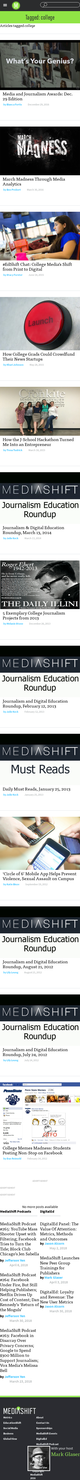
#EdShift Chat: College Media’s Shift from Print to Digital (37, 266)
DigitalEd (41, 1439)
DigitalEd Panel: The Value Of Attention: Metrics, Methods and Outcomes (59, 1231)
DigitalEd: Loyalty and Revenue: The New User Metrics (57, 1296)
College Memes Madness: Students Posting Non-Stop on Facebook (37, 1150)
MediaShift (19, 1410)
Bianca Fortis (14, 104)
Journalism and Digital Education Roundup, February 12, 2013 (35, 703)
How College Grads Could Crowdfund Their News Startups (39, 356)
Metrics (7, 1417)
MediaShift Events (46, 1433)
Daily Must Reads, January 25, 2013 (36, 788)
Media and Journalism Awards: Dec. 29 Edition (38, 96)
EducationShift (12, 1423)
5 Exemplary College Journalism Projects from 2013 (34, 615)
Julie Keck (12, 538)
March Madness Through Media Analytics (34, 181)
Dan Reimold (14, 1158)
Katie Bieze (13, 884)
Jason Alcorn (54, 1243)
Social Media (10, 1428)
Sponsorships (44, 1428)
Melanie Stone (15, 623)
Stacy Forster (14, 275)
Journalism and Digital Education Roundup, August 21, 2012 (35, 964)
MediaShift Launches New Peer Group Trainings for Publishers (59, 1265)
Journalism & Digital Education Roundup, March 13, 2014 (33, 530)
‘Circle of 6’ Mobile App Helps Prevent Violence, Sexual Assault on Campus (39, 876)
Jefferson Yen (14, 1260)
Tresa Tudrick (14, 450)
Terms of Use (39, 1467)
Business (8, 1433)
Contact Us (42, 1423)
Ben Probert (14, 190)
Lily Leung (12, 972)
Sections (5, 5)
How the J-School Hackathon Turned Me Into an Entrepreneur (38, 442)
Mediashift (16, 5)
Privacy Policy (35, 1462)
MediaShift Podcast (47, 1444)
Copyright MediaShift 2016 (37, 1474)
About (40, 1417)
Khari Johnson (15, 365)
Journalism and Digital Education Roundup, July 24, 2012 (35, 1052)
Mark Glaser (53, 1277)
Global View (10, 1439)
